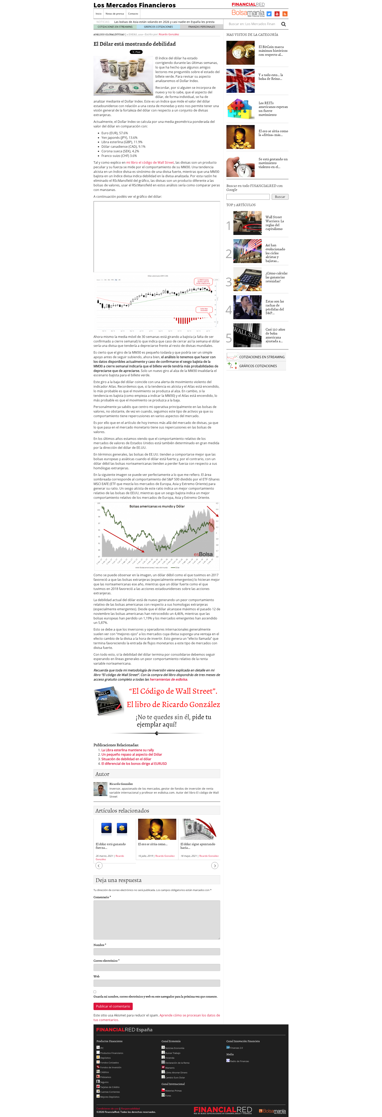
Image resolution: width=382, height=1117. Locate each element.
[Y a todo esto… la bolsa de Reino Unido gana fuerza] (240, 81)
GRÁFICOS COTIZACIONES (158, 26)
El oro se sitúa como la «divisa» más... (273, 133)
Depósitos (105, 1057)
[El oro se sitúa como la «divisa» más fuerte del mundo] (240, 137)
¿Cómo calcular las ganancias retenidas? (277, 277)
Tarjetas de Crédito (110, 1087)
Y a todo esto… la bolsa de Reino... (271, 76)
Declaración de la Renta (177, 1062)
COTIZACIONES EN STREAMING (115, 26)
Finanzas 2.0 (236, 1047)
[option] (115, 841)
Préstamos (105, 1077)
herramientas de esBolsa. (169, 679)
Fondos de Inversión (110, 1067)
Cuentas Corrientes (110, 1091)
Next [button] (215, 867)
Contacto (133, 13)
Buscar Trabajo (172, 1052)
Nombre (100, 945)
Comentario (102, 897)
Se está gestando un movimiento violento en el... (273, 163)
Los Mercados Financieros (135, 5)
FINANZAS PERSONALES (201, 26)
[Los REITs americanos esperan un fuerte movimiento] (240, 109)
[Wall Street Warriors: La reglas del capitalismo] (247, 222)
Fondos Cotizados (109, 1062)
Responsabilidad (130, 1108)
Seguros (104, 1082)
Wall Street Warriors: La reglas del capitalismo (275, 222)
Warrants (169, 1067)
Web (96, 976)
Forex (168, 1095)
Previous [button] (99, 867)
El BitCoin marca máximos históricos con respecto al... (273, 50)
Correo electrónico (107, 960)
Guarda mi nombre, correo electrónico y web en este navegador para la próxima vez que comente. (155, 996)
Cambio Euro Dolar (175, 1077)
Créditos (104, 1072)
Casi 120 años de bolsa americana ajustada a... (275, 335)
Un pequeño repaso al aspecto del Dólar (131, 754)
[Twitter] (269, 14)
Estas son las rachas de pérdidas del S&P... (275, 307)
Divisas (120, 34)
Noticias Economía (174, 1048)
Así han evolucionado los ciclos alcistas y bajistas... (275, 252)
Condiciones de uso (107, 1108)
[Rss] (285, 14)
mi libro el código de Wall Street (150, 162)
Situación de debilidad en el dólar (126, 759)
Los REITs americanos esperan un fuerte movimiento (273, 108)
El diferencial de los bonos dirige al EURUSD (134, 763)
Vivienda (169, 1057)
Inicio (98, 13)
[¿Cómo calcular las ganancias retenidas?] (247, 279)
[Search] (283, 24)
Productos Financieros (111, 1052)
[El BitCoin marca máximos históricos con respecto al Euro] (240, 53)
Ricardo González (169, 34)
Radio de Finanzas (239, 1061)
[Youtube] (277, 14)
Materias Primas (173, 1090)
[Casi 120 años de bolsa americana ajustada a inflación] (247, 335)
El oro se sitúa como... (153, 843)
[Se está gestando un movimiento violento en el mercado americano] (240, 165)
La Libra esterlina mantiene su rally (127, 750)
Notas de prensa (115, 13)
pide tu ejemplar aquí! (174, 720)
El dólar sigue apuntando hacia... (197, 845)
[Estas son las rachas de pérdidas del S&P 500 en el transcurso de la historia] (247, 307)
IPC (102, 1048)
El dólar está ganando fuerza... (111, 845)
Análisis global (104, 34)
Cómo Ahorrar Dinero (176, 1072)
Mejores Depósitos (109, 1096)
